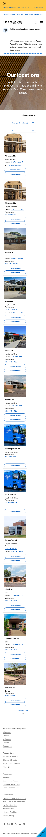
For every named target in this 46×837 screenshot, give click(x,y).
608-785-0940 (17, 258)
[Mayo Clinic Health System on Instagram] (8, 824)
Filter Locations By (29, 115)
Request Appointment (34, 14)
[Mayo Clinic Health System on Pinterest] (24, 824)
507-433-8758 (11, 309)
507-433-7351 (17, 312)
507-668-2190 (15, 165)
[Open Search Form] (36, 22)
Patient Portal (9, 14)
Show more (23, 710)
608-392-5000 (11, 263)
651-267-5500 (11, 548)
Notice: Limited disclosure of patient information (23, 7)
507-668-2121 (10, 214)
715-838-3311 (16, 356)
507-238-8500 (11, 502)
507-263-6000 (17, 551)
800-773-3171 (10, 695)
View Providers (15, 170)
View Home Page (15, 174)
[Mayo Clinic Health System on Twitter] (16, 824)
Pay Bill (20, 14)
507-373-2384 (17, 209)
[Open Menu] (41, 22)
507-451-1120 (10, 456)
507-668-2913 (17, 162)
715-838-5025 (11, 362)
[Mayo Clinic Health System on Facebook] (4, 824)
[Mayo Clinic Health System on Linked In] (12, 824)
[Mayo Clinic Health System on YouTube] (20, 824)
